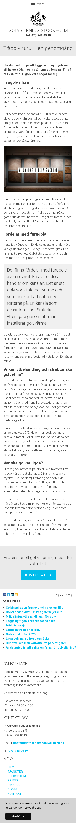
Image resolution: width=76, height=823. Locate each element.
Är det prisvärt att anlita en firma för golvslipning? (41, 647)
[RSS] (16, 594)
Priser (13, 780)
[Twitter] (8, 594)
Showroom (17, 776)
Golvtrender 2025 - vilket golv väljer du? (34, 612)
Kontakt (15, 794)
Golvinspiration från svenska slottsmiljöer (35, 607)
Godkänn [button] (18, 816)
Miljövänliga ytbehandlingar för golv (31, 616)
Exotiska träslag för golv (23, 630)
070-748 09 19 (41, 35)
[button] (42, 807)
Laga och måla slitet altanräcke (28, 638)
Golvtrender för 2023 (21, 634)
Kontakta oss (38, 575)
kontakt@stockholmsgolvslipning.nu (38, 743)
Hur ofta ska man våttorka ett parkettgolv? (36, 643)
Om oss (14, 785)
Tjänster (15, 771)
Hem (11, 767)
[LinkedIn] (12, 594)
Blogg (13, 789)
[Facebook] (4, 594)
